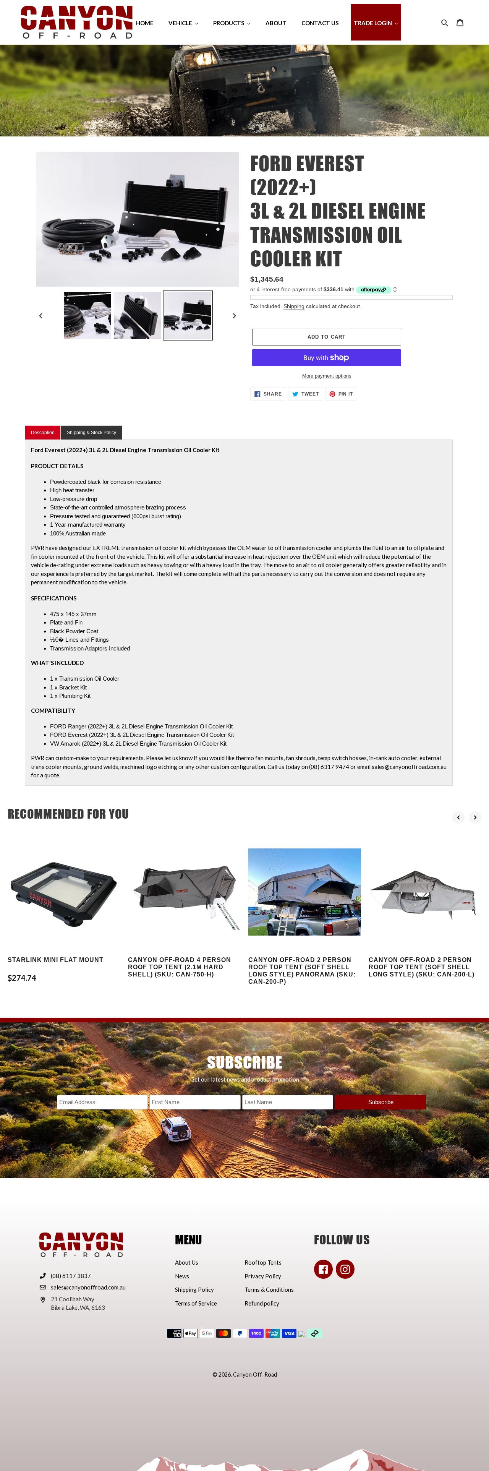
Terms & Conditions (269, 1289)
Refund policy (261, 1303)
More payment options (326, 376)
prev (458, 817)
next (475, 817)
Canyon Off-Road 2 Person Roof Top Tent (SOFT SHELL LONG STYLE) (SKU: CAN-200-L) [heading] (421, 967)
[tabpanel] (239, 613)
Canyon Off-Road (255, 1374)
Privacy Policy (262, 1276)
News (182, 1276)
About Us (186, 1262)
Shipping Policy (194, 1289)
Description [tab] (43, 432)
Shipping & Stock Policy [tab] (91, 432)
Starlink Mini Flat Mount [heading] (56, 960)
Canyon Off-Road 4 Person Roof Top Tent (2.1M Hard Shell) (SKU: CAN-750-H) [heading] (179, 967)
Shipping (293, 306)
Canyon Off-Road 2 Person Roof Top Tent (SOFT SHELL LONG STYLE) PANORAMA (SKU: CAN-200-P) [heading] (302, 971)
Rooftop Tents (263, 1262)
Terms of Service (196, 1303)
